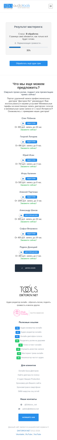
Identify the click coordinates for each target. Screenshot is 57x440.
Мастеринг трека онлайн (32, 353)
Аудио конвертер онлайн (31, 328)
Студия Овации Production (28, 379)
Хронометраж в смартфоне (28, 387)
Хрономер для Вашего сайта (28, 383)
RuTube (29, 434)
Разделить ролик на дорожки (32, 341)
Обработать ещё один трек (28, 63)
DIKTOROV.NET (23, 431)
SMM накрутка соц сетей (28, 391)
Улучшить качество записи (32, 349)
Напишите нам (28, 417)
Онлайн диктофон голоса (31, 336)
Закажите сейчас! (28, 130)
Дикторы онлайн (30, 268)
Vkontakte (20, 434)
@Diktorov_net (30, 405)
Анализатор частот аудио (32, 357)
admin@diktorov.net (30, 409)
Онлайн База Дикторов (28, 371)
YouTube (37, 434)
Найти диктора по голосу (28, 375)
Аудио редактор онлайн (31, 332)
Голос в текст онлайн (32, 345)
